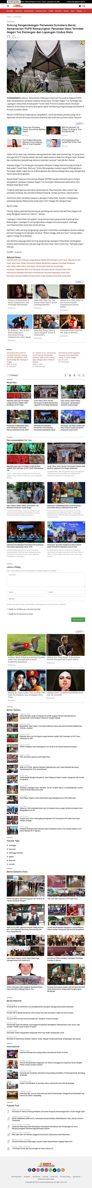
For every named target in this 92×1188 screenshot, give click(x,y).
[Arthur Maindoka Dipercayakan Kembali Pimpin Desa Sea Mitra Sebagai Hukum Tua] (26, 974)
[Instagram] (38, 1170)
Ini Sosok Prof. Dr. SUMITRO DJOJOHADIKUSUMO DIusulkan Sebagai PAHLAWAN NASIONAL (40, 1007)
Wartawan (36, 1177)
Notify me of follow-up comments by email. (25, 609)
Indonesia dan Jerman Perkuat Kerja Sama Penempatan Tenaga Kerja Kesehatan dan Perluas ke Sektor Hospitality (52, 1094)
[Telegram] (59, 1170)
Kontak (45, 1177)
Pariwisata (10, 22)
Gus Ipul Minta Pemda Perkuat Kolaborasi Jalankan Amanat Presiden (32, 1019)
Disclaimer (77, 1177)
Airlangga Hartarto (16, 853)
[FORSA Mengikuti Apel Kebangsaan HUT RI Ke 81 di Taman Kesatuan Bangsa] (12, 748)
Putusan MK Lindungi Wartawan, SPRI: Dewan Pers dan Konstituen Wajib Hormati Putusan (40, 1013)
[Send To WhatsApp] (83, 375)
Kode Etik (54, 1177)
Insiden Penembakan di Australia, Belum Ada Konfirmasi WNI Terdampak (47, 1083)
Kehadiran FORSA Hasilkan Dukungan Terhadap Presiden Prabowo (65, 959)
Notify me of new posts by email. (21, 614)
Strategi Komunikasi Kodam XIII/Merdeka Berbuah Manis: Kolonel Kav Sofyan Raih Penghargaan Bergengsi (66, 989)
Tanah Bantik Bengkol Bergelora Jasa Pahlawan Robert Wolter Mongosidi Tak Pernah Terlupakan (52, 778)
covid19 (11, 864)
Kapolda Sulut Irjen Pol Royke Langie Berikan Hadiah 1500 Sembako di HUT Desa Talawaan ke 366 (43, 260)
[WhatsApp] (50, 1170)
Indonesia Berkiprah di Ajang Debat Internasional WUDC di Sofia (44, 1052)
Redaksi (14, 36)
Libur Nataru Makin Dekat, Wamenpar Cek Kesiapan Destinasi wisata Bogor (35, 266)
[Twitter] (34, 1170)
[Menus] (8, 6)
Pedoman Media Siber (46, 1179)
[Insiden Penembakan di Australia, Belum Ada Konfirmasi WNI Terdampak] (12, 1085)
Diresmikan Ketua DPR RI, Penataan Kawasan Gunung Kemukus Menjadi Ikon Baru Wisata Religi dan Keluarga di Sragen (17, 357)
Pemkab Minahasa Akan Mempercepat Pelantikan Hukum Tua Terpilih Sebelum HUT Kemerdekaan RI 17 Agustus (51, 830)
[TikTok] (54, 1170)
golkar (11, 857)
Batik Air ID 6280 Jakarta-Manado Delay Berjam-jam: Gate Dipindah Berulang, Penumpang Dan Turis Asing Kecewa (49, 768)
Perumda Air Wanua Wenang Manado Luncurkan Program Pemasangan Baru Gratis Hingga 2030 (48, 1112)
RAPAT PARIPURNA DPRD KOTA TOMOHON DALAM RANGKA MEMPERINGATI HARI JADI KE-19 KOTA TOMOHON (47, 1120)
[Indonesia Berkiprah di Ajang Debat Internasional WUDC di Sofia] (12, 1054)
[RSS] (63, 1170)
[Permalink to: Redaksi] (8, 37)
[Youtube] (46, 1170)
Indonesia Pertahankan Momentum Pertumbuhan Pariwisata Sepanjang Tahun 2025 (38, 273)
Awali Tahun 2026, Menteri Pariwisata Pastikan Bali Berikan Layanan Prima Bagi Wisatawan (41, 263)
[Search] (84, 6)
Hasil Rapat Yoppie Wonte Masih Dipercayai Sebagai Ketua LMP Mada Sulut (48, 798)
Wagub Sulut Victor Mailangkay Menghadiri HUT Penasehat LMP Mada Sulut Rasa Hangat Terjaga (50, 819)
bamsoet (12, 849)
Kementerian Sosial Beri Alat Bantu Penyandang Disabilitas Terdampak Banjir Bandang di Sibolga (52, 1074)
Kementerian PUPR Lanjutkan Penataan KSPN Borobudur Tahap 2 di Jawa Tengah (69, 355)
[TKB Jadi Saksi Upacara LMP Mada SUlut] (12, 758)
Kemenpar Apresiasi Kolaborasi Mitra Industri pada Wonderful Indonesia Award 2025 (39, 276)
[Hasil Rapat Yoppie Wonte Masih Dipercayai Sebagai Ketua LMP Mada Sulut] (12, 799)
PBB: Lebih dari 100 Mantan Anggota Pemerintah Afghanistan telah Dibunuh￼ (41, 1135)
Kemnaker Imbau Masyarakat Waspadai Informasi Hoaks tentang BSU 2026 (35, 1033)
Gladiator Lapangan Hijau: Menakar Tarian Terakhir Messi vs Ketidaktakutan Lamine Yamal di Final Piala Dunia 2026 (51, 789)
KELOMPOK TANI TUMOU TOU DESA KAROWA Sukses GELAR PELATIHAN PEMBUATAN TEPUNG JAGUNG (51, 727)
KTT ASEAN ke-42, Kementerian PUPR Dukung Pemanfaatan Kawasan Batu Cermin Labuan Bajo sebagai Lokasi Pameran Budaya (44, 357)
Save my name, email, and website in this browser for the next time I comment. (38, 604)
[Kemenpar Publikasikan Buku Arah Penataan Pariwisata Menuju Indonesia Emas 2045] (19, 417)
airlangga (12, 845)
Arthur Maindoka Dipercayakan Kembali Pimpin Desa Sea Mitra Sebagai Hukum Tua (24, 988)
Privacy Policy (65, 1177)
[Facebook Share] (65, 375)
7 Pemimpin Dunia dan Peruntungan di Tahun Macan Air (32, 1149)
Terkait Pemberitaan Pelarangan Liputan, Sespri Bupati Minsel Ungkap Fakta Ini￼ (42, 1142)
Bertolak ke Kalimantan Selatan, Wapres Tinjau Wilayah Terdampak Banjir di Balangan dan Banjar (44, 1039)
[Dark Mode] (80, 6)
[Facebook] (30, 1170)
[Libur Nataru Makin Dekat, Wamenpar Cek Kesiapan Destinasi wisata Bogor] (73, 392)
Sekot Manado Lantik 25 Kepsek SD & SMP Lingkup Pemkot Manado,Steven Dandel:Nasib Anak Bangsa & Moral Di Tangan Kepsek (48, 717)
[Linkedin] (42, 1170)
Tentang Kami (16, 1177)
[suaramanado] (16, 6)
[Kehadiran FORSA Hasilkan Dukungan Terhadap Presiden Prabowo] (66, 945)
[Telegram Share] (79, 375)
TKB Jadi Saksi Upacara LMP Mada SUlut (35, 757)
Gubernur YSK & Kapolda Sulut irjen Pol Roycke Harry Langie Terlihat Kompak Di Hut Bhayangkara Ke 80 (51, 809)
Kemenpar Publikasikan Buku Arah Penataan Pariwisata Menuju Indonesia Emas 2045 (39, 269)
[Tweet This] (70, 375)
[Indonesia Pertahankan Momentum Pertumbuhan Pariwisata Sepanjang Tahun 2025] (46, 417)
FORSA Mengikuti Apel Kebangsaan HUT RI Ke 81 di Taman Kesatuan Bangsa (56, 2)
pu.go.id (18, 252)
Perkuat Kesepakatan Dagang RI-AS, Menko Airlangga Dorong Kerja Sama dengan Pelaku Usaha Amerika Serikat (51, 1064)
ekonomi (12, 860)
